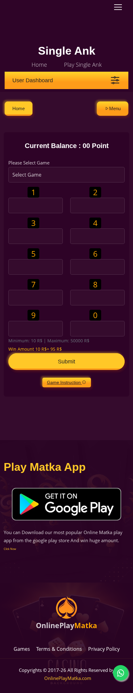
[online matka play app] (66, 504)
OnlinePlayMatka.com (67, 678)
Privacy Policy (104, 649)
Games (22, 649)
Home (39, 64)
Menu (115, 108)
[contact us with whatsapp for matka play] (120, 673)
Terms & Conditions (59, 649)
